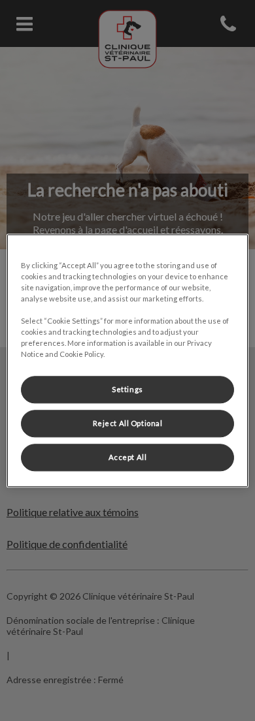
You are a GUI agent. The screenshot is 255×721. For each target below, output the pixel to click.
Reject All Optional (128, 423)
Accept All (128, 457)
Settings (127, 389)
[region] (128, 360)
